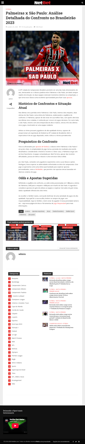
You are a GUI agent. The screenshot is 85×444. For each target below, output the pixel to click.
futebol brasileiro (58, 211)
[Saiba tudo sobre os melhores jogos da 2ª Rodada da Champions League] (45, 325)
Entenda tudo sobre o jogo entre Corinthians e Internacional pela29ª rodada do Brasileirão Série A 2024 (60, 317)
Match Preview (16, 227)
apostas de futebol (42, 147)
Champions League (55, 323)
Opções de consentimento (61, 441)
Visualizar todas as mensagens (68, 248)
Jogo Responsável (60, 203)
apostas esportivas (38, 211)
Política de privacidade (43, 441)
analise (27, 211)
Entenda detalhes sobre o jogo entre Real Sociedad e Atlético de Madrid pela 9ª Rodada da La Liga (17, 234)
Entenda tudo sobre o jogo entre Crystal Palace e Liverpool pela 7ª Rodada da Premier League (68, 234)
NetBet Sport (70, 211)
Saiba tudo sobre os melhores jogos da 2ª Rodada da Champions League (61, 327)
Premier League (42, 228)
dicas (48, 211)
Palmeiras (23, 214)
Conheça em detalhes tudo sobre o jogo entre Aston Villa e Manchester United (42, 234)
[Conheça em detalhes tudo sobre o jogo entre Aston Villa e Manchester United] (45, 290)
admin (11, 99)
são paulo (31, 214)
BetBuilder (39, 169)
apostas (69, 97)
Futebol (8, 9)
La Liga (20, 225)
